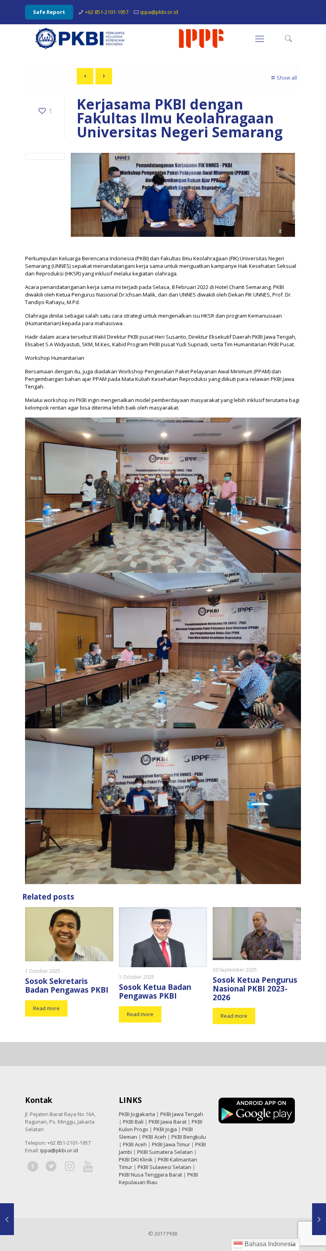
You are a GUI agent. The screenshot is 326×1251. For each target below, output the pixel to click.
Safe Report (49, 12)
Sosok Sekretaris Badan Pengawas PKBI (67, 985)
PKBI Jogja (165, 1129)
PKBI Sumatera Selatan (165, 1151)
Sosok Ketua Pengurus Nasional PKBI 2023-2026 (255, 989)
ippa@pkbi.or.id (159, 12)
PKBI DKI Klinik (136, 1159)
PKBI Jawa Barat (167, 1121)
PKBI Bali (133, 1121)
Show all (287, 77)
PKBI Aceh (154, 1136)
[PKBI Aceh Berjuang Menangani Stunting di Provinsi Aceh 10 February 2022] (319, 1219)
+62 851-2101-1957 (106, 12)
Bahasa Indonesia (269, 1244)
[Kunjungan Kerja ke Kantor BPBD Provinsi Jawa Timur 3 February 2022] (7, 1219)
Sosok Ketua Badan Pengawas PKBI (155, 991)
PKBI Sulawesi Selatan (164, 1167)
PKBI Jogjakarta (137, 1114)
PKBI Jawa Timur (171, 1144)
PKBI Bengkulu (188, 1136)
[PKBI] (130, 38)
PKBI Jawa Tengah (181, 1114)
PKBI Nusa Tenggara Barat (150, 1174)
